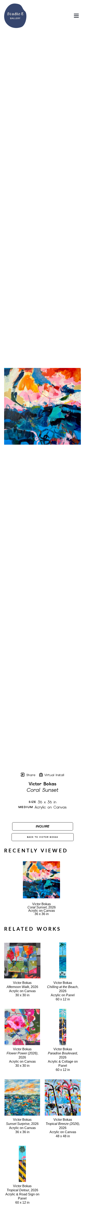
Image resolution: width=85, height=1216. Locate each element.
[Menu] (76, 16)
